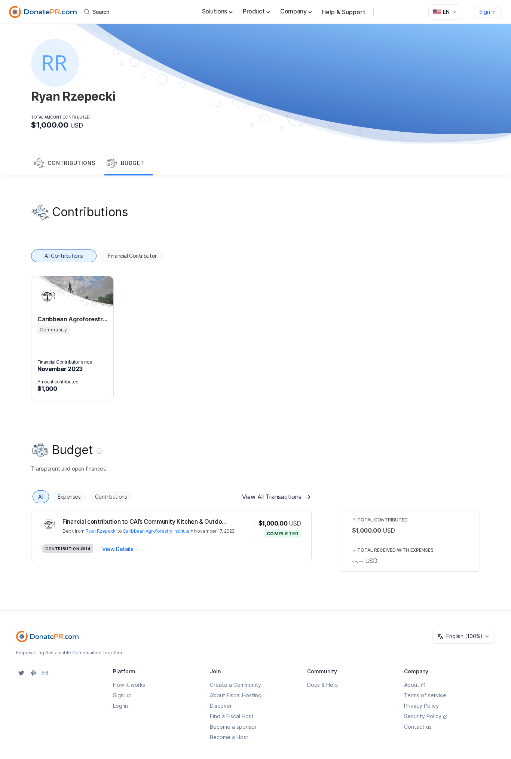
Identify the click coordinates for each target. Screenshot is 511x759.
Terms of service (425, 695)
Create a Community (235, 685)
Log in (120, 706)
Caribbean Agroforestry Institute (156, 531)
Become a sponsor (233, 726)
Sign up (122, 695)
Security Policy (422, 716)
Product (253, 11)
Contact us (418, 726)
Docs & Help (322, 685)
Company (293, 11)
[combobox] (445, 11)
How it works (129, 685)
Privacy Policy (421, 706)
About (411, 685)
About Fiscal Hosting (235, 695)
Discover (221, 706)
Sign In (487, 12)
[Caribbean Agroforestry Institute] (46, 296)
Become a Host (229, 737)
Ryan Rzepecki (101, 531)
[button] (67, 163)
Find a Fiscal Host (232, 716)
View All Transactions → (276, 497)
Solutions (214, 11)
